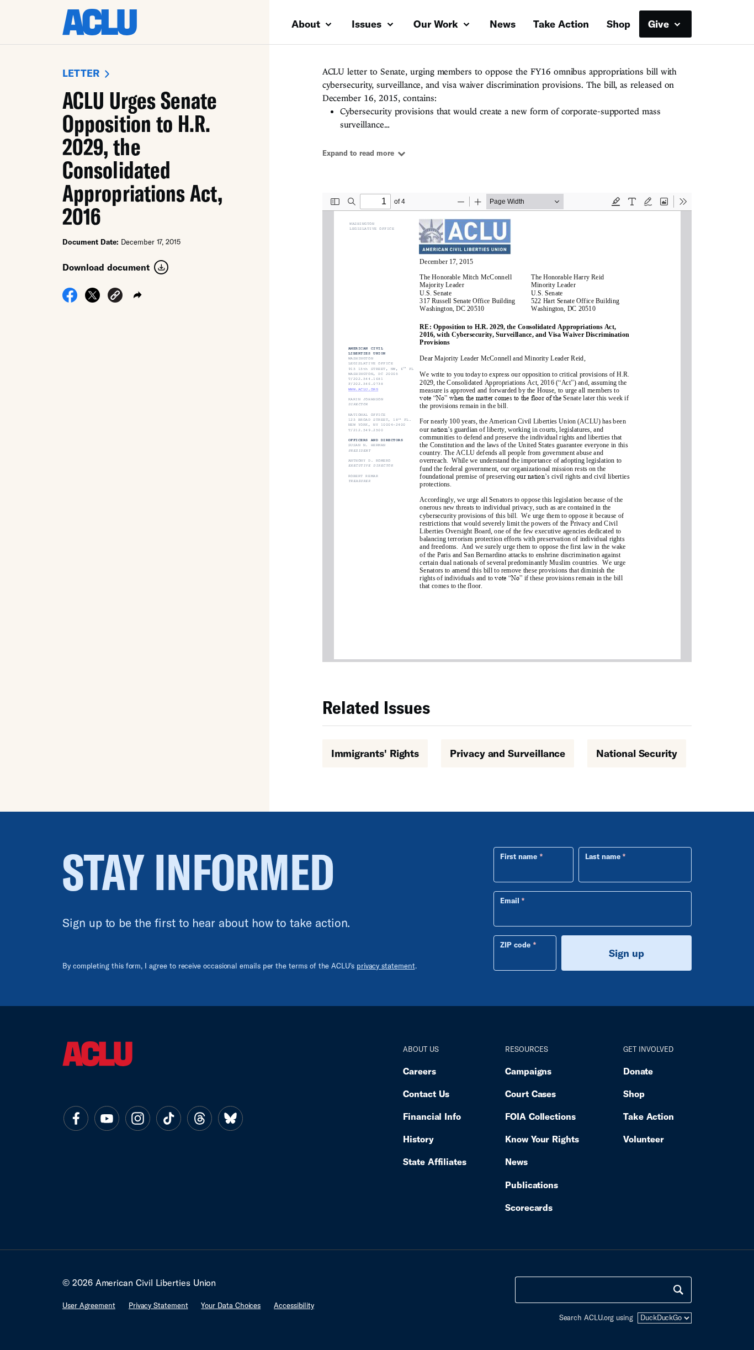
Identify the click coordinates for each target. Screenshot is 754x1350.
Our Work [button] (437, 24)
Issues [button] (368, 24)
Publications (531, 1184)
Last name (602, 856)
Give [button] (660, 24)
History (418, 1139)
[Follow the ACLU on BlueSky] (230, 1118)
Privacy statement (158, 1305)
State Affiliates (434, 1161)
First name (518, 856)
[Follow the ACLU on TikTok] (168, 1118)
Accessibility (294, 1305)
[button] (115, 297)
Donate (638, 1071)
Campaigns (528, 1071)
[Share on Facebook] (69, 299)
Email (509, 900)
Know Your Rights (542, 1139)
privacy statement (386, 965)
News (503, 24)
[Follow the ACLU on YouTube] (106, 1118)
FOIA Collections (540, 1116)
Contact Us (426, 1093)
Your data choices (231, 1305)
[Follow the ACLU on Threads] (199, 1118)
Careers (419, 1071)
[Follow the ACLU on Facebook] (75, 1118)
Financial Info (432, 1116)
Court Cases (530, 1093)
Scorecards (529, 1207)
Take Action (561, 24)
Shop (618, 24)
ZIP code (515, 944)
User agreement (88, 1305)
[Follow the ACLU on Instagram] (137, 1118)
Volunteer (643, 1139)
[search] (678, 1290)
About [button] (307, 24)
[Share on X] (92, 299)
